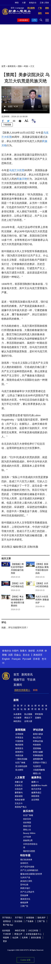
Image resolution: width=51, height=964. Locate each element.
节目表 (31, 679)
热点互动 (37, 737)
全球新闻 (19, 734)
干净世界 (7, 934)
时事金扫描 (38, 741)
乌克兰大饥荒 (16, 170)
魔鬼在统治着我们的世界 (31, 874)
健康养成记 (36, 792)
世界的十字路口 (40, 762)
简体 (47, 3)
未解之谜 (19, 782)
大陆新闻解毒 (39, 770)
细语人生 (37, 773)
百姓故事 (24, 895)
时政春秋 (37, 745)
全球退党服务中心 (34, 934)
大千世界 (27, 837)
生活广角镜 (28, 815)
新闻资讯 (12, 66)
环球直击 (19, 737)
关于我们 (19, 917)
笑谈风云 (19, 785)
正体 (41, 3)
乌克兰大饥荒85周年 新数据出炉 (42, 599)
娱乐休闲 (28, 811)
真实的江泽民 (26, 881)
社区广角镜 (20, 762)
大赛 (24, 3)
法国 (10, 655)
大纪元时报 (33, 930)
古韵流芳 (19, 789)
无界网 (25, 937)
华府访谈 (19, 755)
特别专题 (25, 855)
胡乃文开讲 (36, 789)
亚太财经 (19, 770)
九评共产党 (25, 877)
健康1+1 (35, 782)
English (6, 659)
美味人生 (27, 829)
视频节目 (19, 679)
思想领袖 (37, 748)
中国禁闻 (19, 741)
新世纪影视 (36, 937)
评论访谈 (38, 729)
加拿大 (23, 650)
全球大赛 (28, 721)
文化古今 (19, 803)
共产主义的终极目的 (29, 870)
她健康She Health (39, 785)
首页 (3, 66)
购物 (35, 690)
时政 (26, 66)
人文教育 (20, 777)
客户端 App (8, 925)
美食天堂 (27, 826)
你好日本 (27, 819)
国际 (20, 66)
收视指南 (30, 917)
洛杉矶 (31, 650)
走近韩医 (35, 800)
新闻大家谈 (38, 734)
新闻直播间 (24, 20)
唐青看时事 (38, 759)
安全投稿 (18, 921)
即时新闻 (39, 714)
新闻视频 (20, 729)
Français (16, 659)
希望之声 (18, 934)
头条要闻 (17, 714)
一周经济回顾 (21, 759)
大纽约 (15, 650)
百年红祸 (24, 884)
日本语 (36, 659)
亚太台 (26, 655)
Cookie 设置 (25, 960)
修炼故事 (24, 902)
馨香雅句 (19, 792)
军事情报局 (38, 755)
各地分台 (32, 3)
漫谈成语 (19, 796)
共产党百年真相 (27, 867)
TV (35, 20)
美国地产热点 (21, 807)
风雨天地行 (25, 888)
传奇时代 (24, 863)
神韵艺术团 (20, 930)
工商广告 (24, 906)
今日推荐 (17, 718)
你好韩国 (27, 822)
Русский (27, 659)
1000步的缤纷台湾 (30, 846)
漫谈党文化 (25, 899)
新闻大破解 (38, 752)
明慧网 (6, 937)
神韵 (17, 3)
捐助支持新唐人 (22, 690)
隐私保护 (41, 917)
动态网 (15, 937)
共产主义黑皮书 (27, 892)
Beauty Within (29, 833)
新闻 (16, 700)
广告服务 (30, 921)
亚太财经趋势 (21, 766)
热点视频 (28, 714)
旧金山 (17, 655)
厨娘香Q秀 (28, 840)
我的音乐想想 (29, 851)
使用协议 (7, 921)
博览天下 (28, 718)
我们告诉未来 (26, 859)
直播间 (17, 684)
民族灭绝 (22, 178)
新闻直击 (19, 748)
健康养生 (36, 777)
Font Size (26, 120)
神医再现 (35, 796)
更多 (5, 941)
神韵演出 (17, 721)
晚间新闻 (19, 745)
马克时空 (37, 766)
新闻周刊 (19, 752)
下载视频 (7, 124)
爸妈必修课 (20, 800)
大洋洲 (39, 650)
